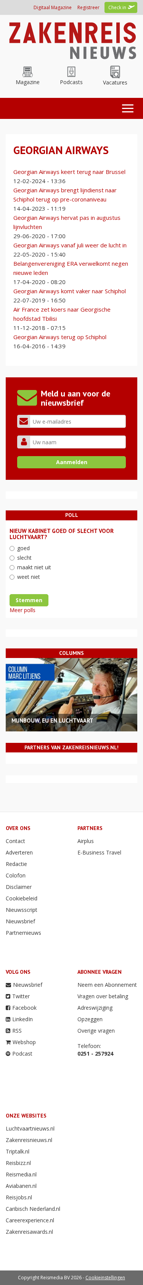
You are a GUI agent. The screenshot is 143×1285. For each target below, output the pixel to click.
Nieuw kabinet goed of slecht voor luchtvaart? (62, 534)
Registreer (88, 7)
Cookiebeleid (21, 898)
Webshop (24, 1042)
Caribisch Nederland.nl (33, 1208)
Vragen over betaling (102, 996)
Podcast (22, 1053)
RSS (17, 1030)
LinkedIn (22, 1019)
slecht (24, 557)
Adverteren (19, 852)
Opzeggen (90, 1019)
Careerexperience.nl (30, 1220)
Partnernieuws (23, 932)
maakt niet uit (34, 567)
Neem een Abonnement (107, 984)
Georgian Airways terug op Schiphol (59, 337)
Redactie (16, 863)
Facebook (24, 1007)
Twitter (21, 996)
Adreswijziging (94, 1007)
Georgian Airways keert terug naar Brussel (69, 171)
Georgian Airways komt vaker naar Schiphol (69, 291)
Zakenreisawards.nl (29, 1231)
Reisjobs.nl (19, 1197)
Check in (117, 7)
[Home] (71, 39)
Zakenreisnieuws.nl (29, 1140)
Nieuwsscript (21, 909)
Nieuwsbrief (20, 921)
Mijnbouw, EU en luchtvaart (52, 720)
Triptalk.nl (17, 1151)
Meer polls (22, 610)
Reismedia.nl (21, 1174)
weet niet (28, 576)
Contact (15, 841)
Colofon (16, 875)
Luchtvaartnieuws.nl (30, 1128)
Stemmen (29, 600)
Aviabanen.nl (21, 1185)
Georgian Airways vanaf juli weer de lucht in (70, 245)
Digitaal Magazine (53, 7)
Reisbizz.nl (18, 1162)
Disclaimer (19, 886)
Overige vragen (96, 1030)
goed (23, 548)
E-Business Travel (99, 852)
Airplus (85, 841)
